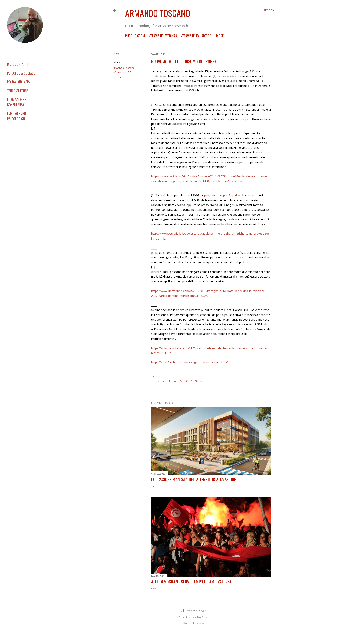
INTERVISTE (155, 35)
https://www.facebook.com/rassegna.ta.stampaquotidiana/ (189, 362)
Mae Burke (202, 617)
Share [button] (116, 53)
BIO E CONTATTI (17, 64)
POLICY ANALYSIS (18, 81)
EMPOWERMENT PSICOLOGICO (17, 116)
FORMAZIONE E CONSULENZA (16, 102)
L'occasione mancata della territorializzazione (193, 479)
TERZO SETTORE (17, 90)
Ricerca (117, 77)
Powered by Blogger (196, 610)
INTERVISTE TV (189, 35)
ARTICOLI (207, 35)
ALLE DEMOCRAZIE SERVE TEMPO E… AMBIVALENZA (191, 581)
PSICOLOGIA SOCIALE (21, 73)
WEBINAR (171, 35)
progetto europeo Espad (220, 195)
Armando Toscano (157, 12)
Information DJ (122, 72)
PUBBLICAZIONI (135, 35)
